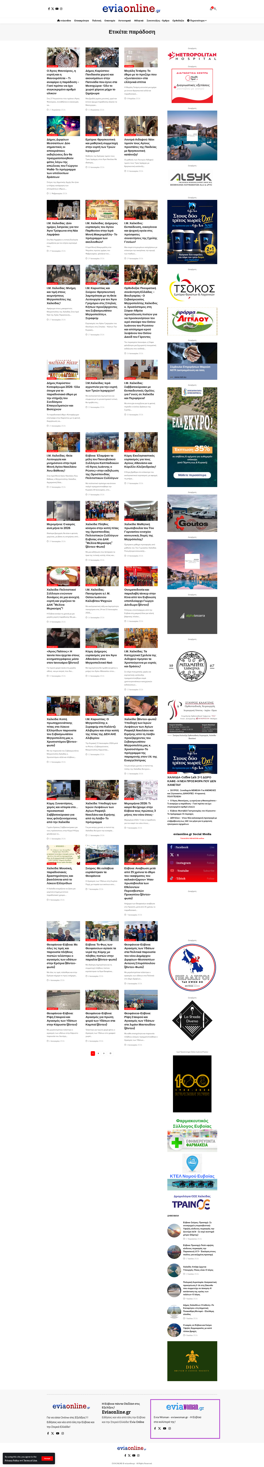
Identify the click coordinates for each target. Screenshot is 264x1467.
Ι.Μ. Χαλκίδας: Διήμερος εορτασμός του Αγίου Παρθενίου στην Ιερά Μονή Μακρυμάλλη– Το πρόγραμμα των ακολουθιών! (102, 232)
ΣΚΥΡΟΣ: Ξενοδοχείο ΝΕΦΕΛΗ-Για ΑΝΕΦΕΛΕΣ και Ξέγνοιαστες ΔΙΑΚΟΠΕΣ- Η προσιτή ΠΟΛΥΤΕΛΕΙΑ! (191, 793)
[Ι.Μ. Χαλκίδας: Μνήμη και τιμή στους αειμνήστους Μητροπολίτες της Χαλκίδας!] (63, 275)
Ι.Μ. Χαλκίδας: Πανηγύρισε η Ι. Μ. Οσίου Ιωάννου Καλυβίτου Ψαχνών (99, 595)
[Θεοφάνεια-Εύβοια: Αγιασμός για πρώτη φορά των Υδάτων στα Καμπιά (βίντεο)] (102, 1000)
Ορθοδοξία (52, 66)
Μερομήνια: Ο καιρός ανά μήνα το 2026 (61, 526)
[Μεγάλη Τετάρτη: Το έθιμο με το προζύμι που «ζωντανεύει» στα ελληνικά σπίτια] (141, 57)
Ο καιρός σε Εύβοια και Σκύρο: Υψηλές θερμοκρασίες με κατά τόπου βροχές (197, 1328)
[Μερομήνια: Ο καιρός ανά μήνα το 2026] (63, 511)
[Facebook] (49, 8)
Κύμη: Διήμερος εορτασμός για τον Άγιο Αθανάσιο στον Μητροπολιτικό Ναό (101, 657)
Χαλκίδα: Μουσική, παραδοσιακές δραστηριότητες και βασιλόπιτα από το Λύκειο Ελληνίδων (60, 876)
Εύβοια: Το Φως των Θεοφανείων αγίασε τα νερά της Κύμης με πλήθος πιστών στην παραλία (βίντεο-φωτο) (101, 952)
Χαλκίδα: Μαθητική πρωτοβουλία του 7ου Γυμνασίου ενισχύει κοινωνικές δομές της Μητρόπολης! (139, 531)
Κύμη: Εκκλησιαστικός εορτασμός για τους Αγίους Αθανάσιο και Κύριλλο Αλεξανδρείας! (140, 461)
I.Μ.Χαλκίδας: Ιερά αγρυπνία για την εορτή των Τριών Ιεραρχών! (101, 386)
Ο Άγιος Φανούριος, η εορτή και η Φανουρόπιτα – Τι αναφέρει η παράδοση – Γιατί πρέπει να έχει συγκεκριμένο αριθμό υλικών (63, 82)
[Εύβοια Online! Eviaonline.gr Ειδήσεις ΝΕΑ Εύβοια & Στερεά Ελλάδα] (132, 9)
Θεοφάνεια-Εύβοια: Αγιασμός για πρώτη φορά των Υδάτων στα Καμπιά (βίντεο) (100, 1019)
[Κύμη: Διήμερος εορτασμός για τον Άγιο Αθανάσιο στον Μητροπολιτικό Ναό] (102, 638)
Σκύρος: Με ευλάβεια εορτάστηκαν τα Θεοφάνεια (100, 872)
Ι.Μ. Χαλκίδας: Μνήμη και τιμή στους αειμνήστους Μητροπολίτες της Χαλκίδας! (61, 295)
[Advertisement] (192, 914)
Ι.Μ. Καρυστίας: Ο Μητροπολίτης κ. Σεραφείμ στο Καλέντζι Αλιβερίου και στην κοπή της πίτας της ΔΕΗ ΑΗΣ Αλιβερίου (102, 728)
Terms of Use (30, 1460)
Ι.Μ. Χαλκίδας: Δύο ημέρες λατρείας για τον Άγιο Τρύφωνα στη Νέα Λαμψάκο (63, 228)
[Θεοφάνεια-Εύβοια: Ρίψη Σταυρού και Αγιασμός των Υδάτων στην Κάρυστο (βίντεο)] (63, 1000)
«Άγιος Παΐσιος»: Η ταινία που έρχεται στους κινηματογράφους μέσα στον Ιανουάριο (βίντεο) (63, 657)
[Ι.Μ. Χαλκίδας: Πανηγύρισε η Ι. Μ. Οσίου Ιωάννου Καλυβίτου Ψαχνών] (102, 576)
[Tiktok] (192, 878)
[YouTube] (57, 8)
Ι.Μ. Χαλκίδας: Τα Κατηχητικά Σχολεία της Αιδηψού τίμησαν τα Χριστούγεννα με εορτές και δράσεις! (140, 659)
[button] (47, 1458)
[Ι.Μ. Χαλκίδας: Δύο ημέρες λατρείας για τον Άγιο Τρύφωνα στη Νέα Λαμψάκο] (63, 210)
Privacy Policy (12, 1460)
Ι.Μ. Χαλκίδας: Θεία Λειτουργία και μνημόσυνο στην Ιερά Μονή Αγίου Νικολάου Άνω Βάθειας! (61, 463)
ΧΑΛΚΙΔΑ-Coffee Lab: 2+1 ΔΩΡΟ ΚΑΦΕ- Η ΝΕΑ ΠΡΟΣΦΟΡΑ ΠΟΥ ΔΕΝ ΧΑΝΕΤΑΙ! (191, 781)
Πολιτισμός (91, 66)
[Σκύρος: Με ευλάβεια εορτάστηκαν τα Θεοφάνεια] (102, 855)
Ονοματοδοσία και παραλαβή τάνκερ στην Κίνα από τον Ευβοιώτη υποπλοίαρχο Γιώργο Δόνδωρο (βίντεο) (140, 597)
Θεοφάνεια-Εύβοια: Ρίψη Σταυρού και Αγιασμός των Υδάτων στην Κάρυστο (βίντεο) (62, 1019)
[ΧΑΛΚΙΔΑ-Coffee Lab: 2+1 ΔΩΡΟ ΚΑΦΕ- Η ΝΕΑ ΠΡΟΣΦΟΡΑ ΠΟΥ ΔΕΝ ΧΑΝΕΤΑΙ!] (192, 759)
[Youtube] (192, 870)
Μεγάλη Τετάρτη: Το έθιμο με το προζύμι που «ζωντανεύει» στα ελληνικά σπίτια (140, 76)
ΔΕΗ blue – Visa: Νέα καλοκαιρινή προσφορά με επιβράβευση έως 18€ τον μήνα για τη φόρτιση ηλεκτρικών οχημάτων (192, 821)
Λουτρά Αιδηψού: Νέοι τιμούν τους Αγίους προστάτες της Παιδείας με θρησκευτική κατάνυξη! (140, 147)
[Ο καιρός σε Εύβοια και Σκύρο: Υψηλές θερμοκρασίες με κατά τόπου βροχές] (174, 1330)
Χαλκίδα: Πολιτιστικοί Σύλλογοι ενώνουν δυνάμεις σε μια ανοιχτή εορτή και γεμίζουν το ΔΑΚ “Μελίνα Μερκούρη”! (63, 599)
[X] (53, 8)
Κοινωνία (129, 66)
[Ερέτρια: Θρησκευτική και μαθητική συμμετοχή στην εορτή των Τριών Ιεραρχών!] (102, 126)
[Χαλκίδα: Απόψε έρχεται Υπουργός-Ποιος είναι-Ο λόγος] (174, 1270)
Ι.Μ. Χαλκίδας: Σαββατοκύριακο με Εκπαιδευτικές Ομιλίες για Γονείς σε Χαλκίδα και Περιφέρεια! (139, 390)
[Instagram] (61, 8)
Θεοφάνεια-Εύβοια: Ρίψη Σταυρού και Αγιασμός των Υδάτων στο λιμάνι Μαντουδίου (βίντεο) (139, 1021)
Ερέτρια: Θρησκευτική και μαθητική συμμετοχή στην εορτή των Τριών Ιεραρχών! (102, 145)
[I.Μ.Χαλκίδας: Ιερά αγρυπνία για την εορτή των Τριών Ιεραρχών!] (102, 370)
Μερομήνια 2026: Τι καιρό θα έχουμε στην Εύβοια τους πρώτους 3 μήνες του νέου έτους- (140, 809)
